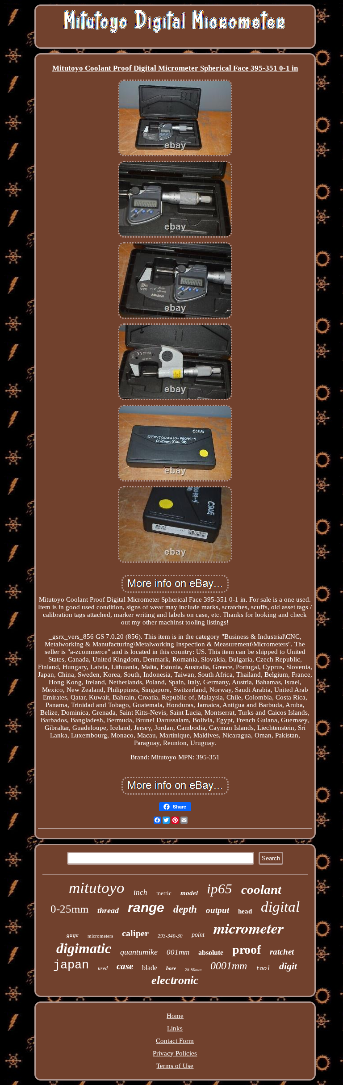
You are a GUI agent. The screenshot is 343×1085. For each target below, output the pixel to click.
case (125, 966)
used (103, 968)
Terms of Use (174, 1065)
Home (175, 1015)
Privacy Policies (175, 1053)
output (217, 910)
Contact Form (175, 1040)
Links (175, 1028)
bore (171, 968)
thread (108, 910)
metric (164, 893)
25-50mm (193, 969)
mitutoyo (97, 887)
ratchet (282, 951)
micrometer (248, 927)
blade (149, 968)
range (146, 907)
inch (140, 892)
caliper (135, 933)
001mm (178, 952)
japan (71, 965)
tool (263, 968)
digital (280, 907)
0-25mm (69, 909)
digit (288, 966)
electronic (175, 980)
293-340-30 (170, 935)
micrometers (100, 935)
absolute (210, 952)
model (189, 892)
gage (73, 934)
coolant (261, 889)
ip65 (219, 888)
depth (185, 909)
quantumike (139, 951)
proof (246, 949)
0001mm (228, 966)
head (245, 911)
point (198, 934)
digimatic (83, 948)
